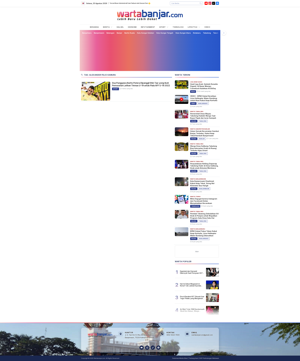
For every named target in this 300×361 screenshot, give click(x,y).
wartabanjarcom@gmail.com (202, 335)
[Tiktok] (213, 3)
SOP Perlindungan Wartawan (209, 358)
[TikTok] (153, 348)
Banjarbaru (87, 33)
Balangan (110, 33)
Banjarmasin (99, 33)
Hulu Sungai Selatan (145, 33)
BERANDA (94, 27)
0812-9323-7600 (173, 335)
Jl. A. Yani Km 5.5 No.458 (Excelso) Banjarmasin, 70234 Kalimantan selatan (139, 336)
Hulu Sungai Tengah (164, 33)
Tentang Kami (193, 358)
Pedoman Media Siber (180, 358)
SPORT (162, 27)
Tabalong (207, 33)
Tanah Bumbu (219, 33)
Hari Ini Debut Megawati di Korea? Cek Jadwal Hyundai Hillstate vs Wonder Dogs (190, 285)
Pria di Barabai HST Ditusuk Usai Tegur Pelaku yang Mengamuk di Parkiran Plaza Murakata (192, 297)
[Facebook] (217, 3)
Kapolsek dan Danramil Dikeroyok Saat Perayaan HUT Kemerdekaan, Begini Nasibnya (191, 272)
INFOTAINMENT (148, 27)
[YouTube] (206, 3)
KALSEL (120, 27)
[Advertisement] (150, 52)
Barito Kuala (129, 33)
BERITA (106, 27)
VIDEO (207, 27)
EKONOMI (132, 27)
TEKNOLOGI (178, 27)
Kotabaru (197, 33)
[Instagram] (209, 3)
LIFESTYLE (193, 27)
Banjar (119, 33)
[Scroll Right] (224, 33)
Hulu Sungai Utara (183, 33)
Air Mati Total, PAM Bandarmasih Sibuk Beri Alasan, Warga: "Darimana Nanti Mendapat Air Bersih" (192, 310)
